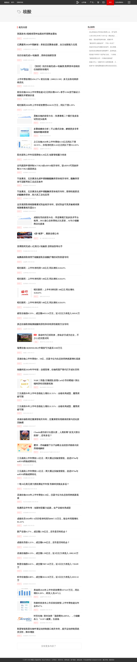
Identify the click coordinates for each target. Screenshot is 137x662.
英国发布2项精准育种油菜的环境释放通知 (37, 34)
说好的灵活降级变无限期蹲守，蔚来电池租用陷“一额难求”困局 (104, 51)
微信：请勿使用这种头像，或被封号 (101, 39)
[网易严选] (92, 2)
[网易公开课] (84, 2)
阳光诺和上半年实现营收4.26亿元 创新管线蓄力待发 (41, 155)
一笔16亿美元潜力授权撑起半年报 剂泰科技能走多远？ (43, 484)
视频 (36, 342)
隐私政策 (79, 660)
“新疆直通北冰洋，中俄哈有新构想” (101, 58)
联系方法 (60, 660)
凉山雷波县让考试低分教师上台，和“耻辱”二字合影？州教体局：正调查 (104, 32)
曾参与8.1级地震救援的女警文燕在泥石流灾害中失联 (104, 66)
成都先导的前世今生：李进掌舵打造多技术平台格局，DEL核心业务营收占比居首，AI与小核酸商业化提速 (56, 220)
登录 (110, 2)
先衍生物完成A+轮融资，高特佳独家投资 (36, 55)
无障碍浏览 (20, 2)
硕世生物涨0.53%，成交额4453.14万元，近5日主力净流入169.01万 (48, 313)
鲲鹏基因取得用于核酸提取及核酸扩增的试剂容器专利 (42, 257)
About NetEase (46, 660)
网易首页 (6, 2)
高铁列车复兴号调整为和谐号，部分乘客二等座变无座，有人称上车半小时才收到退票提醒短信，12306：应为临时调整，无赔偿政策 (104, 47)
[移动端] (78, 2)
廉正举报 (105, 660)
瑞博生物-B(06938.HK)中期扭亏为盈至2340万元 (39, 348)
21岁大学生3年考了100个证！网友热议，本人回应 (104, 36)
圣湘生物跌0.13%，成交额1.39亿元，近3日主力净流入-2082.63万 (47, 553)
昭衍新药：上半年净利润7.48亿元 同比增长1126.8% (41, 268)
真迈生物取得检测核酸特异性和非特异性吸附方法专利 (42, 324)
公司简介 (54, 660)
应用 (12, 2)
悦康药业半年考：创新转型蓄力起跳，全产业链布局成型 (44, 508)
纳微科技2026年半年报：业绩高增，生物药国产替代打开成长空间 (48, 369)
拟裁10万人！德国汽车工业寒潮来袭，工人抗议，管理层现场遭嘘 (104, 62)
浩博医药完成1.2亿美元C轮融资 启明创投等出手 (40, 246)
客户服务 (73, 660)
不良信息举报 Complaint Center (92, 660)
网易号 (19, 38)
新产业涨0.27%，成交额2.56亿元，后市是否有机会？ (42, 531)
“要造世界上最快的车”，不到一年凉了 (101, 43)
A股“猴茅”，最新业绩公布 (46, 233)
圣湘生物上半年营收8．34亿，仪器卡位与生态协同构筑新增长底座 (48, 359)
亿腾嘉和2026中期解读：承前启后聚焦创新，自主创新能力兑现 (47, 44)
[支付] (98, 2)
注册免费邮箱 (119, 2)
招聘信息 (66, 660)
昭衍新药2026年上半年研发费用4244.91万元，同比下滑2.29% (46, 105)
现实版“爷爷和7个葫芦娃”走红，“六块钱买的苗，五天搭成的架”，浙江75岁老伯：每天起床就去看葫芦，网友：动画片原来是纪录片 (104, 54)
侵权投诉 (111, 660)
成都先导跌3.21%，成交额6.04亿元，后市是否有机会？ (43, 542)
